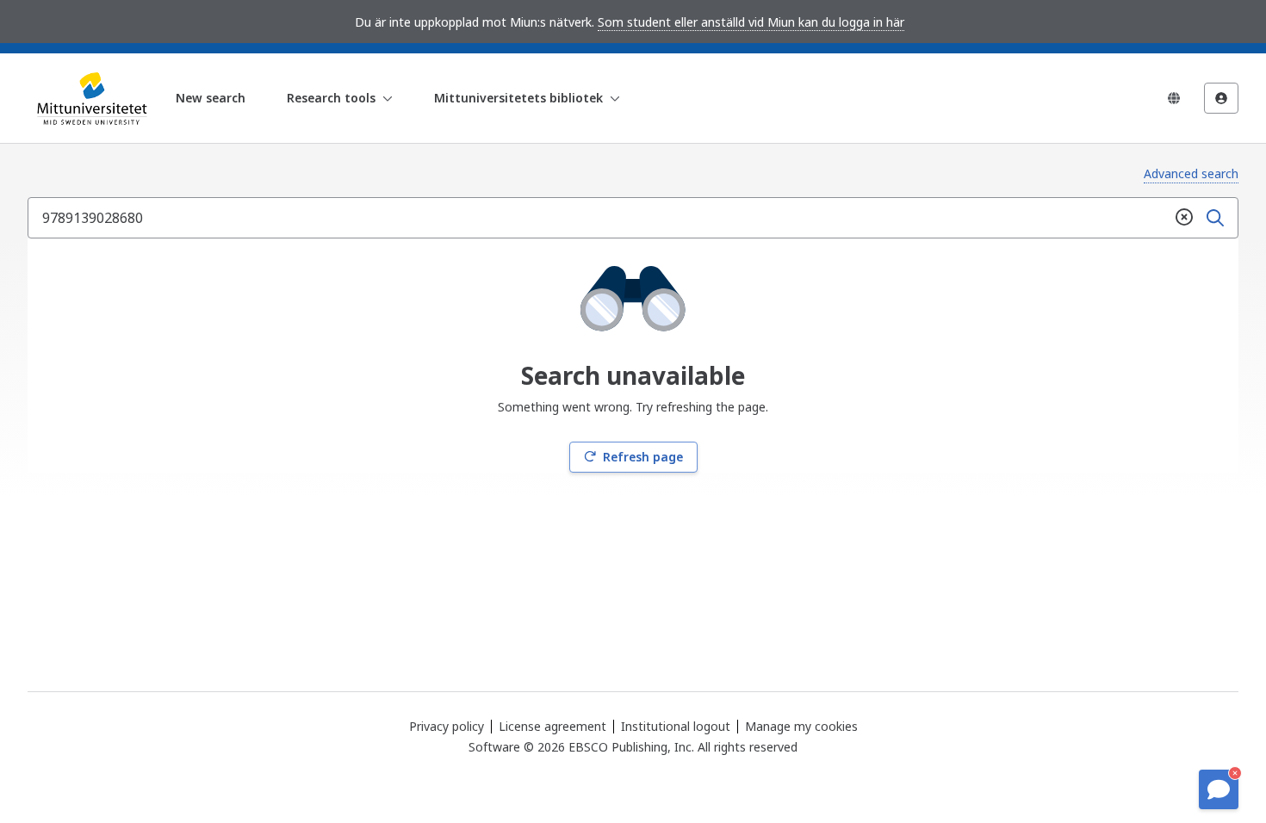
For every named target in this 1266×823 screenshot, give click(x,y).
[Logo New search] (90, 98)
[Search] (1215, 217)
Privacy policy (446, 726)
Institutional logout (675, 726)
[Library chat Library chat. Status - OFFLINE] (1218, 789)
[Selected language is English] (1173, 98)
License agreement (552, 726)
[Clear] (1184, 217)
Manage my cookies (801, 726)
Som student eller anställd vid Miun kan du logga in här (751, 22)
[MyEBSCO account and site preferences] (1221, 98)
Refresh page (643, 457)
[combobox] (598, 217)
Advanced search (1191, 173)
